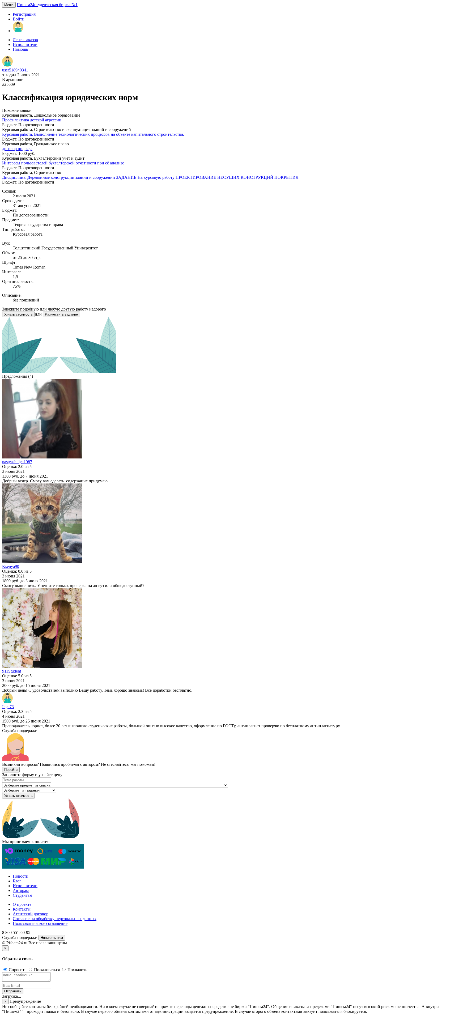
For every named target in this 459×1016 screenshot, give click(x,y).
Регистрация (24, 14)
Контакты (22, 909)
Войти (18, 19)
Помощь (20, 49)
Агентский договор (30, 914)
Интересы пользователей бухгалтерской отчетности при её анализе (63, 163)
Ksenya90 (10, 566)
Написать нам (52, 938)
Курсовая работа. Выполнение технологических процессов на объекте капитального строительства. (93, 134)
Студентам (22, 895)
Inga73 (8, 706)
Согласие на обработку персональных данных (54, 918)
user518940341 (15, 70)
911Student (11, 671)
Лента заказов (25, 39)
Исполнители (25, 44)
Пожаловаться (47, 969)
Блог (17, 881)
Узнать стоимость (18, 314)
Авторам (21, 890)
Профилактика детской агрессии (31, 120)
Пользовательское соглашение (40, 923)
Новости (20, 876)
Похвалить (76, 969)
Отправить (12, 991)
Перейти (11, 770)
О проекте (22, 904)
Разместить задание (61, 314)
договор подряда (17, 148)
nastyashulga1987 (17, 462)
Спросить (17, 969)
